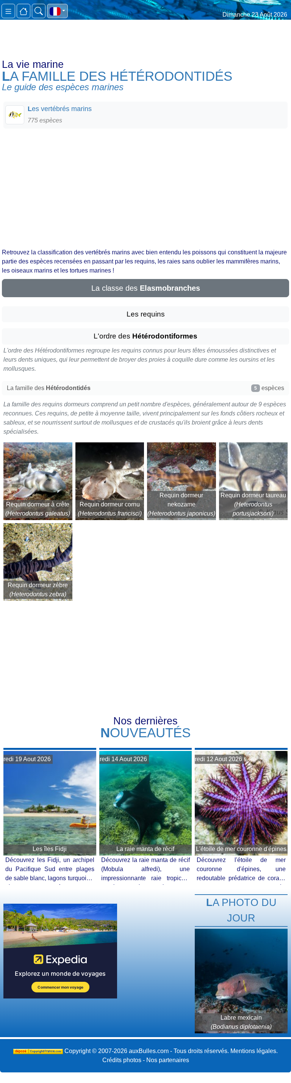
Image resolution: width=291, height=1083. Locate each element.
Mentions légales (253, 1051)
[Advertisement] (145, 187)
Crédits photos (121, 1060)
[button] (57, 11)
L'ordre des (145, 336)
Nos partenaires (167, 1060)
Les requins (146, 314)
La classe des (145, 288)
